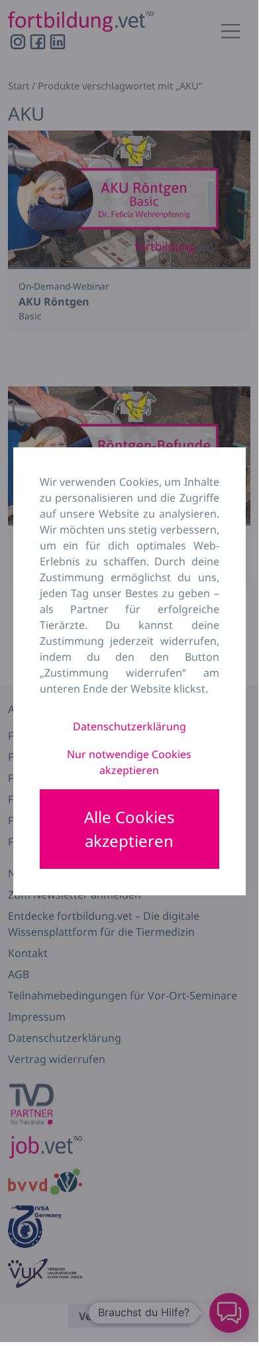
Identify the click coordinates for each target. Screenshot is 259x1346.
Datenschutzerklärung (129, 726)
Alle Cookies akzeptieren (129, 829)
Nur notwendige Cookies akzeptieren (129, 762)
